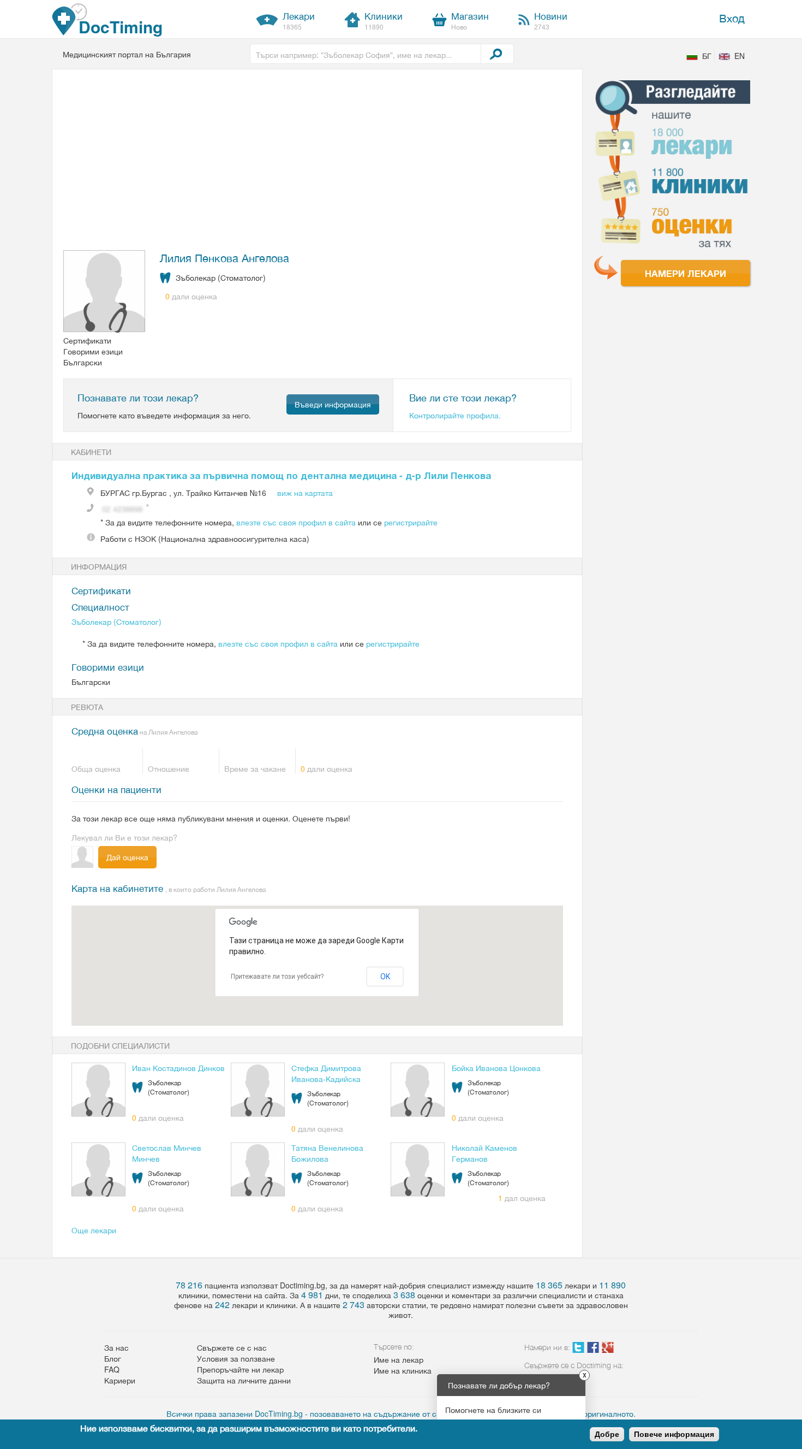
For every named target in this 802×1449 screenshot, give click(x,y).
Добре (607, 1434)
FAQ (111, 1369)
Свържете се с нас (232, 1347)
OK (385, 976)
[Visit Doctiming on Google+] (608, 1349)
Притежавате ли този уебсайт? (277, 976)
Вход (732, 18)
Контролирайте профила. (455, 415)
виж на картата (305, 492)
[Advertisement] (311, 162)
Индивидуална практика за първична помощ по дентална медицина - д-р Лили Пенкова (281, 475)
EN (739, 55)
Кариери (119, 1380)
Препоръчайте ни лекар (240, 1369)
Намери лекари (685, 273)
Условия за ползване (236, 1358)
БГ (706, 55)
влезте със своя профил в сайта (296, 522)
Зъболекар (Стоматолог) (116, 621)
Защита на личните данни (244, 1380)
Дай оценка (127, 856)
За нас (116, 1347)
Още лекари (93, 1230)
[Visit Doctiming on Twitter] (578, 1349)
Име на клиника (403, 1370)
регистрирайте (411, 522)
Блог (112, 1358)
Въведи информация (333, 404)
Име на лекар (398, 1359)
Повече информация (674, 1434)
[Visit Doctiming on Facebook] (593, 1349)
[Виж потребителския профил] (104, 292)
